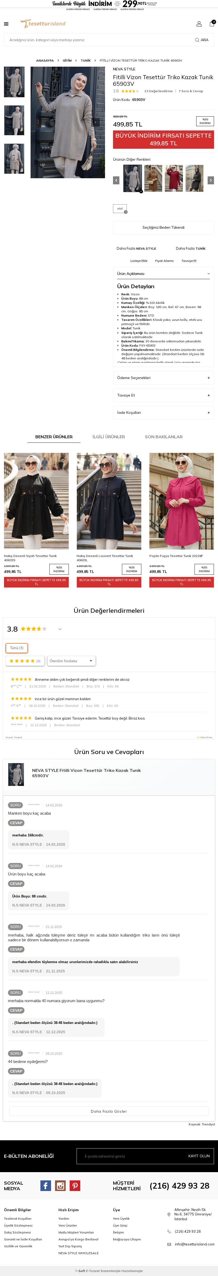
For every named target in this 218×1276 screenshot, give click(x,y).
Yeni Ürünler (67, 1225)
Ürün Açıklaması (130, 273)
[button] (95, 122)
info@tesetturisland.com (195, 1244)
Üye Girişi (120, 1225)
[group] (68, 122)
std (120, 208)
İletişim (118, 1232)
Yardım (63, 1218)
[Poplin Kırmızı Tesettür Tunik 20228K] (181, 501)
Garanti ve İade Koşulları (23, 1239)
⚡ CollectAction (204, 737)
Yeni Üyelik (121, 1218)
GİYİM (67, 60)
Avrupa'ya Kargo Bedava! (78, 1239)
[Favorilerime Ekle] (63, 459)
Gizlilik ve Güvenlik (18, 1246)
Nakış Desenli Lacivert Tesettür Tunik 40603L (32, 558)
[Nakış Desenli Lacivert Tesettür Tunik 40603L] (36, 501)
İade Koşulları (129, 412)
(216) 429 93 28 (179, 1186)
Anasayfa (45, 60)
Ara (204, 39)
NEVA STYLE (124, 69)
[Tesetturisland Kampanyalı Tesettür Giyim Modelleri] (109, 5)
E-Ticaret (93, 1271)
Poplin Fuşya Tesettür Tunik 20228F (103, 556)
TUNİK (86, 60)
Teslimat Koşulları (17, 1218)
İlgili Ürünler (109, 436)
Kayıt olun (199, 1156)
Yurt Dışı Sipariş (70, 1246)
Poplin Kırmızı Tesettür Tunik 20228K (177, 556)
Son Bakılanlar (164, 436)
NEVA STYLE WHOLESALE (78, 1253)
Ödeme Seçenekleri (133, 377)
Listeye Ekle (139, 261)
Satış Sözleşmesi (17, 1232)
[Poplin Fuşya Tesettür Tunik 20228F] (109, 501)
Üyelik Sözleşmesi (18, 1225)
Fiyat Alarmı (164, 261)
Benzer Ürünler (54, 436)
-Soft (80, 1271)
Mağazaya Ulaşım (127, 1239)
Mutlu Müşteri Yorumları (76, 1232)
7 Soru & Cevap (191, 91)
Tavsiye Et (189, 261)
